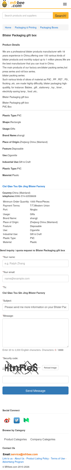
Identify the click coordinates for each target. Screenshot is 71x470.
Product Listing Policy (37, 458)
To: (4, 287)
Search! (60, 15)
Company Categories (42, 439)
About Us (19, 458)
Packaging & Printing (25, 27)
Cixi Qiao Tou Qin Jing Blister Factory (23, 186)
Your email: (8, 272)
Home (8, 27)
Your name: (8, 257)
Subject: (7, 300)
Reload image (50, 367)
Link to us (7, 458)
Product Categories (15, 439)
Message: (8, 315)
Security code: (10, 358)
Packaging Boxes (49, 27)
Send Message (35, 390)
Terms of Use (58, 458)
